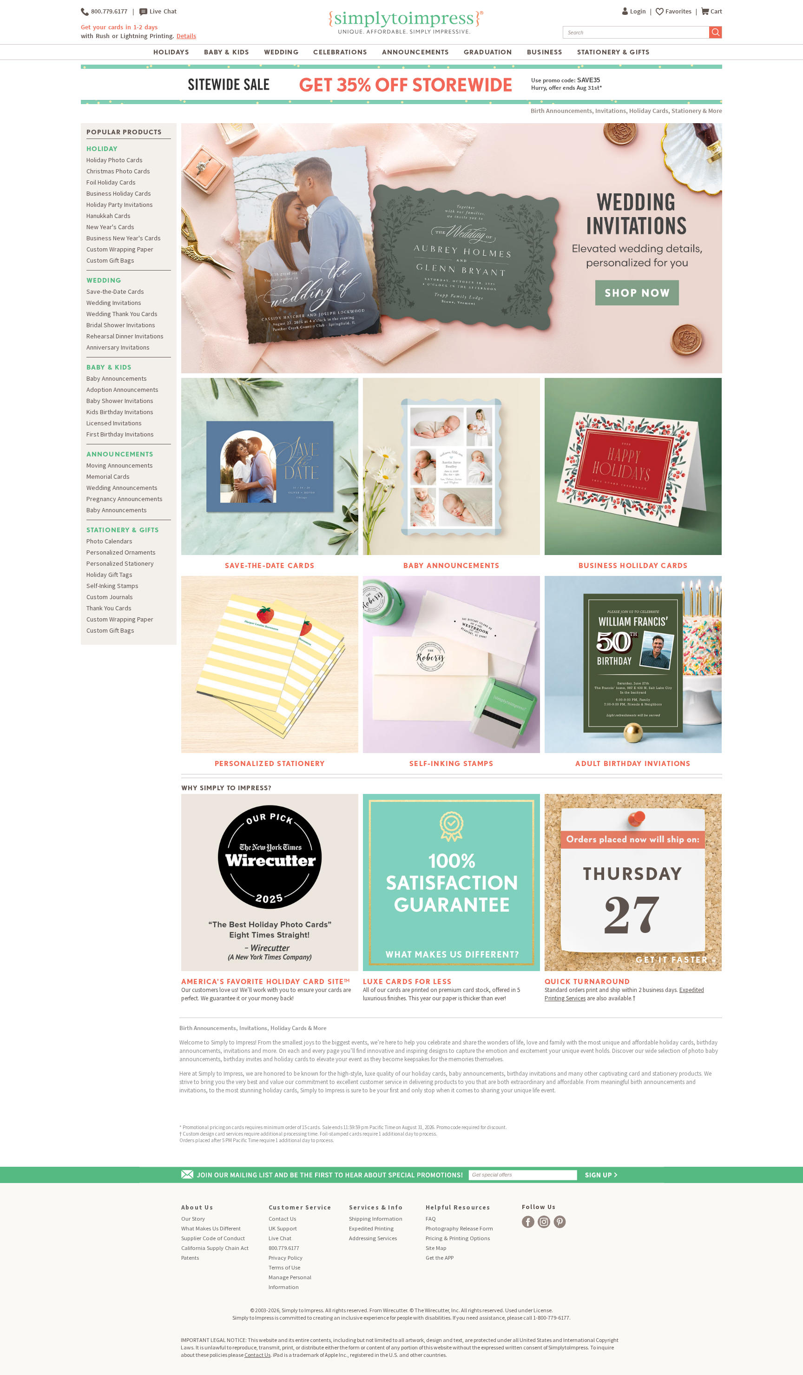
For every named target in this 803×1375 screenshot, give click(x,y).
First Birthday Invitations (120, 434)
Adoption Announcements (122, 389)
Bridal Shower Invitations (120, 325)
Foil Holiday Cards (111, 182)
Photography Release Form (459, 1228)
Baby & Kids (226, 52)
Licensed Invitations (114, 423)
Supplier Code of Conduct (213, 1238)
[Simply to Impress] (405, 32)
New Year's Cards (110, 227)
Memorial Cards (108, 476)
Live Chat (162, 11)
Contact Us (282, 1218)
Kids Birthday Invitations (119, 412)
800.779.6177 (108, 11)
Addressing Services (373, 1238)
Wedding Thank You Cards (122, 314)
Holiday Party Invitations (119, 204)
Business (544, 52)
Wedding (281, 52)
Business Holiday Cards (118, 193)
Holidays (171, 52)
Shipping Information (375, 1218)
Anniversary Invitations (118, 347)
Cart (716, 11)
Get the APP (440, 1257)
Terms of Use (284, 1267)
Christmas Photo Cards (118, 171)
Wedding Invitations (113, 302)
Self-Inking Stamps (112, 586)
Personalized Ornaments (121, 552)
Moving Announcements (119, 465)
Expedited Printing (371, 1228)
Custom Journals (109, 597)
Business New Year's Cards (123, 238)
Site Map (436, 1247)
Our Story (193, 1218)
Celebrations (340, 52)
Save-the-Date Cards (115, 291)
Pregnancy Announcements (124, 499)
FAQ (431, 1218)
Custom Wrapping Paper (119, 249)
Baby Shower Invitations (119, 401)
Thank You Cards (109, 608)
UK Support (283, 1228)
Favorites (679, 11)
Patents (190, 1257)
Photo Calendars (109, 541)
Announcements (415, 52)
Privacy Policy (286, 1257)
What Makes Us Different (211, 1228)
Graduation (488, 52)
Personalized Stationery (120, 563)
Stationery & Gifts (613, 52)
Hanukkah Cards (108, 216)
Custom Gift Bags (110, 260)
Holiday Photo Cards (114, 160)
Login (638, 11)
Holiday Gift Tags (109, 574)
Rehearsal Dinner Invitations (125, 336)
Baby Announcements (116, 378)
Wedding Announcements (122, 487)
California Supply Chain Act (215, 1247)
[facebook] (528, 1222)
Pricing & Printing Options (458, 1238)
